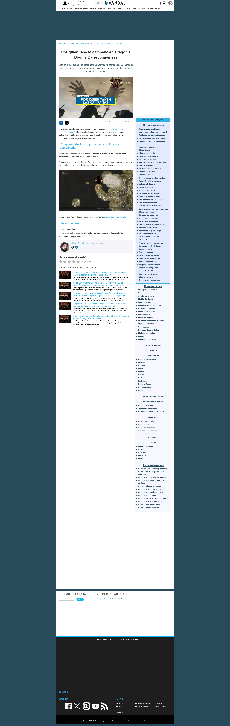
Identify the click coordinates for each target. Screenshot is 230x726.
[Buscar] (164, 3)
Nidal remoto (143, 424)
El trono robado (144, 314)
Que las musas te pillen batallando (153, 178)
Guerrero (141, 374)
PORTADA (61, 8)
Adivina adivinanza (147, 184)
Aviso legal (158, 703)
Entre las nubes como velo (150, 258)
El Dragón (142, 455)
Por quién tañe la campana (150, 181)
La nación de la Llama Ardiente (151, 320)
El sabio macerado (146, 212)
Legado (141, 336)
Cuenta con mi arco (147, 171)
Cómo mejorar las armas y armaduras (153, 468)
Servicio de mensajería (147, 408)
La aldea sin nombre (146, 308)
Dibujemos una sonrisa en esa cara (153, 209)
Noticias (70, 8)
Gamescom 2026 (76, 2)
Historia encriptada (147, 153)
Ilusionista (142, 381)
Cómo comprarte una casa (149, 504)
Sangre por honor (145, 302)
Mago (140, 368)
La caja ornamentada (147, 159)
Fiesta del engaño (145, 317)
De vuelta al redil (146, 271)
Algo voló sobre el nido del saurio (153, 162)
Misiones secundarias (153, 125)
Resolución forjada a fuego (150, 230)
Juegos (93, 8)
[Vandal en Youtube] (95, 706)
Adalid (141, 390)
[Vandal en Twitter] (77, 706)
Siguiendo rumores (146, 324)
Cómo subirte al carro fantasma (151, 501)
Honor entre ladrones (147, 261)
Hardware (141, 8)
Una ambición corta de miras (150, 199)
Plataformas (152, 8)
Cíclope (141, 449)
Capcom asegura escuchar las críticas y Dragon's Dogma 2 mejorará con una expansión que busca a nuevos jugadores (99, 294)
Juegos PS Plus (75, 5)
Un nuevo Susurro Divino (148, 330)
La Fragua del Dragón (153, 396)
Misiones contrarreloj (153, 401)
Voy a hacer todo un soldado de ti (153, 132)
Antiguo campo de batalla (114, 216)
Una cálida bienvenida (148, 202)
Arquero (141, 365)
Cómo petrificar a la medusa (149, 486)
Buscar (80, 599)
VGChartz (119, 712)
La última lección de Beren (150, 246)
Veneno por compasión (148, 267)
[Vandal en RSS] (104, 706)
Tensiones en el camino (148, 218)
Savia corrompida (146, 252)
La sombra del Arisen (147, 233)
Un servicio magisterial (148, 221)
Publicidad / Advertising (143, 703)
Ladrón (141, 371)
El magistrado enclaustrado (149, 305)
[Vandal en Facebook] (68, 706)
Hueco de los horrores (147, 434)
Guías (85, 8)
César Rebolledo (111, 121)
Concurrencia (143, 327)
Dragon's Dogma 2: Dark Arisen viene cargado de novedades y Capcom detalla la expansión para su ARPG (100, 273)
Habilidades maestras (147, 359)
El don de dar (144, 150)
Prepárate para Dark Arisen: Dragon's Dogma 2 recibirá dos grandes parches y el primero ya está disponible (99, 304)
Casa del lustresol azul (148, 156)
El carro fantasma (146, 277)
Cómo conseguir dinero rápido (150, 492)
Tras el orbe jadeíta (147, 190)
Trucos (119, 8)
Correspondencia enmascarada (152, 224)
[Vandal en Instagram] (86, 706)
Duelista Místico (144, 384)
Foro (126, 8)
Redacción (119, 703)
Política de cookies (161, 706)
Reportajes (102, 8)
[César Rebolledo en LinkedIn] (76, 247)
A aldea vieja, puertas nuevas (151, 243)
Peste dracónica (153, 345)
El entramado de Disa (147, 311)
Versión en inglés (115, 718)
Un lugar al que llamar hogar (150, 168)
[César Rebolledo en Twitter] (72, 247)
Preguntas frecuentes (153, 464)
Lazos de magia (145, 249)
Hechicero (142, 378)
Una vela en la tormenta (148, 274)
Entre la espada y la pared (149, 196)
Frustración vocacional (148, 147)
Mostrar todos (153, 437)
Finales (153, 350)
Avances (111, 8)
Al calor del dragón (146, 296)
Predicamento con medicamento (152, 135)
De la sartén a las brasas (149, 255)
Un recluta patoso (145, 405)
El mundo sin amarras (147, 339)
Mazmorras (153, 417)
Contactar (119, 706)
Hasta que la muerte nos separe (151, 411)
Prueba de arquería (147, 175)
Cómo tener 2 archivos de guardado (153, 477)
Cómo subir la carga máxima (149, 489)
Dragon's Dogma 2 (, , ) (110, 599)
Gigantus (142, 452)
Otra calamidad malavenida (150, 205)
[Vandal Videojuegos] (115, 3)
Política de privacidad (142, 706)
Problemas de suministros (149, 129)
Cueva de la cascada (146, 427)
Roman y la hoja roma (148, 227)
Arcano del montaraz (146, 421)
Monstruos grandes (146, 446)
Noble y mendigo (146, 165)
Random (132, 8)
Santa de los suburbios (148, 215)
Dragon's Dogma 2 (67, 131)
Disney (85, 2)
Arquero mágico (144, 387)
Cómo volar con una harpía (149, 507)
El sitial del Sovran (145, 299)
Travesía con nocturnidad (149, 280)
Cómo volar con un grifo (148, 495)
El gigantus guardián (146, 333)
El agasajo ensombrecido (149, 264)
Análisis (78, 8)
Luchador (142, 362)
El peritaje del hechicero (149, 193)
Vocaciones (153, 355)
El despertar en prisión (147, 289)
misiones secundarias (113, 128)
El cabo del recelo (146, 240)
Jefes (153, 442)
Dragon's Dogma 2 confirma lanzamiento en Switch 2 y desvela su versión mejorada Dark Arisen (101, 317)
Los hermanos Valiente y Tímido (152, 138)
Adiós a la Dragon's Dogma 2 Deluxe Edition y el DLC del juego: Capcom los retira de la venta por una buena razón (98, 284)
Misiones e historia (153, 285)
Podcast (161, 8)
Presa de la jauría (146, 187)
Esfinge (141, 458)
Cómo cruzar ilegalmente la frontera (152, 498)
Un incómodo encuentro (149, 236)
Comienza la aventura (147, 293)
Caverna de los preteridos (148, 430)
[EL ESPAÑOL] (170, 3)
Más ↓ (99, 3)
